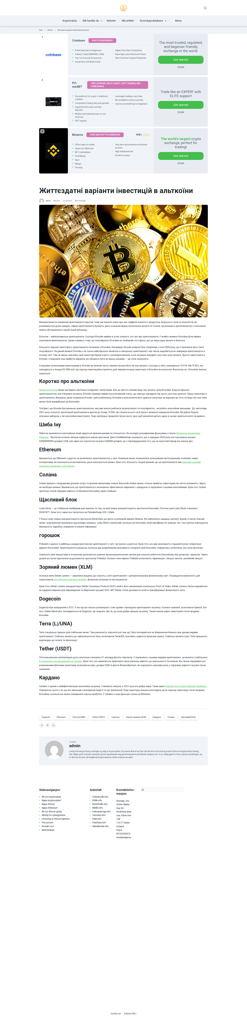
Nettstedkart (48, 830)
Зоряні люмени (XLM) (136, 717)
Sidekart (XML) (130, 1013)
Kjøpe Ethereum (49, 807)
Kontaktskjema (123, 837)
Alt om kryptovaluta (51, 796)
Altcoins (50, 30)
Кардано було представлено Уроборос (186, 686)
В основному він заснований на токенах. (61, 661)
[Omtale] (53, 54)
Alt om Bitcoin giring (52, 811)
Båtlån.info (97, 807)
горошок (115, 717)
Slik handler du (90, 20)
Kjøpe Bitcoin (48, 804)
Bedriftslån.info (100, 804)
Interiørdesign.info (101, 811)
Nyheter (111, 20)
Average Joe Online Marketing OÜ (123, 804)
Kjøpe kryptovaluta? (51, 800)
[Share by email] (53, 725)
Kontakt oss (48, 826)
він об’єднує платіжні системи (70, 579)
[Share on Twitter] (47, 725)
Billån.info (97, 800)
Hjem (41, 30)
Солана (171, 717)
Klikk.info (96, 818)
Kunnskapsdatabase (151, 20)
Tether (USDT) (98, 717)
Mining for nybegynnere (53, 815)
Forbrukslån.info (100, 796)
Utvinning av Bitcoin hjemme (56, 818)
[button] (176, 21)
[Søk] (205, 7)
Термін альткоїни (48, 390)
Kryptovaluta (70, 20)
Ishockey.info (99, 815)
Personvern (47, 822)
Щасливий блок (188, 717)
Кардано (157, 717)
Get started (180, 59)
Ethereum (61, 717)
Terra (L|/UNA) (78, 717)
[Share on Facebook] (41, 725)
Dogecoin (46, 717)
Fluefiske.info (99, 822)
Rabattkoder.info (100, 826)
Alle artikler (128, 20)
